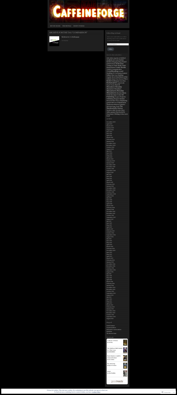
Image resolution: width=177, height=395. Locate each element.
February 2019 (111, 184)
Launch (119, 83)
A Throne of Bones (112, 340)
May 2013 (109, 301)
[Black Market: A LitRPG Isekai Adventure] (125, 358)
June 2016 (109, 240)
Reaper (116, 99)
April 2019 (109, 180)
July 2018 (109, 198)
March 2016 (110, 246)
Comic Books (120, 67)
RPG (113, 102)
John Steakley (112, 373)
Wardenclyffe (120, 112)
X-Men (122, 114)
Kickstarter (112, 83)
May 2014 (109, 277)
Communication (117, 69)
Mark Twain (111, 85)
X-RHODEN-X (112, 352)
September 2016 (111, 235)
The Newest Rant (111, 333)
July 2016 (109, 238)
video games (111, 112)
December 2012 (111, 310)
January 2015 (110, 262)
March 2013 (110, 305)
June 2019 (109, 176)
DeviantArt (118, 73)
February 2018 (111, 207)
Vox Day (111, 342)
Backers (109, 62)
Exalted (124, 73)
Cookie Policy (96, 392)
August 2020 (110, 149)
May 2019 (109, 178)
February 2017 (111, 231)
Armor (109, 371)
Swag (114, 106)
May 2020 (109, 155)
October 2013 (110, 291)
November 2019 (111, 166)
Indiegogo (115, 81)
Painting (110, 97)
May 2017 (109, 225)
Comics (109, 69)
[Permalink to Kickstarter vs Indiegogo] (54, 46)
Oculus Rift (120, 95)
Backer (121, 60)
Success (109, 106)
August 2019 (110, 172)
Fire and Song (111, 363)
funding (120, 75)
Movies (119, 93)
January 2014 (110, 285)
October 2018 (110, 192)
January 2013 (110, 309)
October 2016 (110, 233)
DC (114, 73)
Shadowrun (122, 102)
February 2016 (111, 248)
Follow (110, 49)
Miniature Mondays (114, 89)
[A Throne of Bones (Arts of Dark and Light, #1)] (125, 343)
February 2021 (111, 139)
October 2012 (110, 314)
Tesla (117, 106)
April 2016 (109, 244)
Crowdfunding (112, 71)
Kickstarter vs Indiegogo (70, 37)
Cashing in (110, 65)
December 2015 (111, 250)
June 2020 (109, 153)
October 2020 (110, 147)
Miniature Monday (114, 87)
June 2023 (109, 131)
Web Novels (66, 26)
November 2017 (111, 213)
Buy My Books (55, 26)
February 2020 (111, 161)
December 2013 (111, 287)
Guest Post (115, 79)
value (113, 110)
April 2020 (109, 157)
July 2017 (109, 221)
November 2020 (111, 145)
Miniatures (111, 91)
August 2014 (110, 272)
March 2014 (110, 281)
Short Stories (79, 26)
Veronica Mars (120, 110)
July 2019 (109, 174)
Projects (123, 97)
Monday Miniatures (115, 92)
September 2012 (111, 316)
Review (122, 99)
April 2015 (109, 256)
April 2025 (109, 124)
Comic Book (117, 65)
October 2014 (110, 268)
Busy (122, 64)
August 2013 (110, 295)
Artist (117, 60)
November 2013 (111, 289)
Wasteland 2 (110, 114)
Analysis (110, 60)
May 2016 (109, 242)
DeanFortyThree (111, 327)
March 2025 (110, 126)
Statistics (122, 104)
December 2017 (111, 211)
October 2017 (110, 215)
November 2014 (111, 266)
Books (118, 64)
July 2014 (109, 274)
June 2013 (109, 299)
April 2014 (109, 279)
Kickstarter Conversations (114, 329)
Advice (111, 58)
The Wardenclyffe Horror (115, 107)
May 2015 (109, 254)
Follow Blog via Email (113, 33)
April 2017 (109, 227)
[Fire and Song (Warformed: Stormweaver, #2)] (125, 366)
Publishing (110, 99)
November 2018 (111, 190)
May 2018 (109, 201)
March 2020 (110, 159)
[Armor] (125, 373)
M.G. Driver (111, 359)
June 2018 (109, 200)
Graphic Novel (111, 77)
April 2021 (109, 135)
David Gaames (111, 325)
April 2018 (109, 203)
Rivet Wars (115, 100)
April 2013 (109, 303)
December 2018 (111, 188)
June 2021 (109, 133)
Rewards (109, 100)
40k (108, 58)
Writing (117, 114)
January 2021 (110, 141)
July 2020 (109, 151)
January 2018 (110, 209)
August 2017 (110, 219)
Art (114, 60)
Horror (121, 79)
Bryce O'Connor (112, 365)
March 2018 (110, 205)
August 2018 (110, 196)
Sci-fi (116, 102)
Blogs (120, 62)
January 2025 (110, 127)
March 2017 (110, 229)
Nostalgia (114, 95)
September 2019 (111, 170)
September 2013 (111, 293)
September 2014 (111, 270)
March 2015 (110, 258)
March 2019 (110, 182)
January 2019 (110, 186)
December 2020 (111, 143)
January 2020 (110, 163)
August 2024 (110, 129)
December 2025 (111, 122)
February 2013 (111, 307)
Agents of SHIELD (120, 58)
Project (117, 97)
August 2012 (110, 318)
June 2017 (109, 223)
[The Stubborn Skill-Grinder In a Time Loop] (125, 350)
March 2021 (110, 137)
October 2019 (110, 168)
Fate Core (115, 75)
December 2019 (111, 164)
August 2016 (110, 237)
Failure (109, 75)
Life (123, 83)
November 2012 (111, 312)
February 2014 (111, 283)
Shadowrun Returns (113, 104)
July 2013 (109, 297)
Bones (114, 63)
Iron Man (123, 81)
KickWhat (109, 331)
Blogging (115, 62)
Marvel (117, 85)
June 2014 (109, 275)
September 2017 (111, 217)
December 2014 (111, 264)
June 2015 (109, 252)
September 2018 (111, 194)
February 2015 (111, 260)
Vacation (109, 110)
